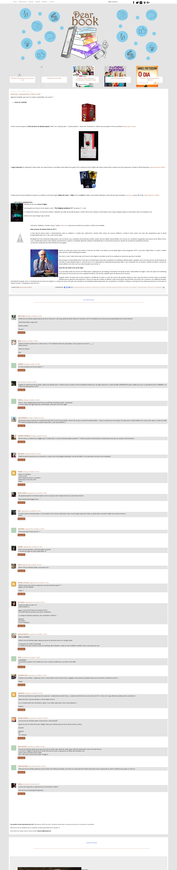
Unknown (21, 693)
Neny (19, 511)
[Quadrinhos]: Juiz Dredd (54, 78)
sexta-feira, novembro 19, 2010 (36, 746)
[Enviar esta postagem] (163, 287)
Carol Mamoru (22, 418)
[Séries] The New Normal (118, 78)
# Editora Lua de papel (129, 287)
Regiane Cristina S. (23, 718)
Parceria (30, 2)
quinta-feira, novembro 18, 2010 (33, 693)
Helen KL (20, 400)
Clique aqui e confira (129, 126)
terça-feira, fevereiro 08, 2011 (31, 784)
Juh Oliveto (21, 602)
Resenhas (44, 2)
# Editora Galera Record (113, 287)
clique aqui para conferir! (151, 195)
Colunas (51, 2)
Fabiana (20, 471)
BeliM (19, 341)
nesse (128, 195)
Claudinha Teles (23, 675)
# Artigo (87, 287)
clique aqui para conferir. (157, 167)
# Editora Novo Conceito (145, 287)
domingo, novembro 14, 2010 (34, 316)
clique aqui (63, 225)
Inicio (15, 2)
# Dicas (102, 287)
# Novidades (158, 287)
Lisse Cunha (21, 316)
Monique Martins (23, 634)
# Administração (79, 287)
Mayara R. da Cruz (23, 582)
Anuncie (37, 2)
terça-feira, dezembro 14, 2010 (37, 766)
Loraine (20, 547)
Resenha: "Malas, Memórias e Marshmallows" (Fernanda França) (86, 79)
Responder (21, 333)
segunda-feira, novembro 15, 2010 (37, 493)
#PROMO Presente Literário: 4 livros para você (22, 79)
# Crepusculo (95, 287)
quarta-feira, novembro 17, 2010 (38, 634)
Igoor (20, 565)
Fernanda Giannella (24, 436)
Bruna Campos (22, 493)
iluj (19, 382)
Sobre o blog (23, 2)
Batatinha (21, 453)
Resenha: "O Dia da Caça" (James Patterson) (150, 79)
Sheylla (20, 784)
